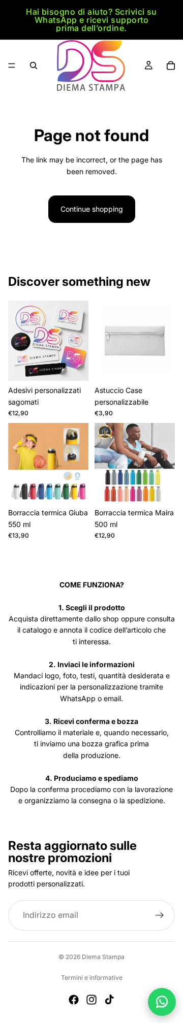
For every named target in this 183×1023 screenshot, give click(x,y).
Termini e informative (92, 977)
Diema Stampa (103, 957)
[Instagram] (91, 1000)
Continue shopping (91, 209)
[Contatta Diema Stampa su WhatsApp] (162, 1002)
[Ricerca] (33, 65)
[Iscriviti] (159, 915)
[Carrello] (171, 65)
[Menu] (11, 65)
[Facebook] (74, 1000)
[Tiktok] (109, 1000)
